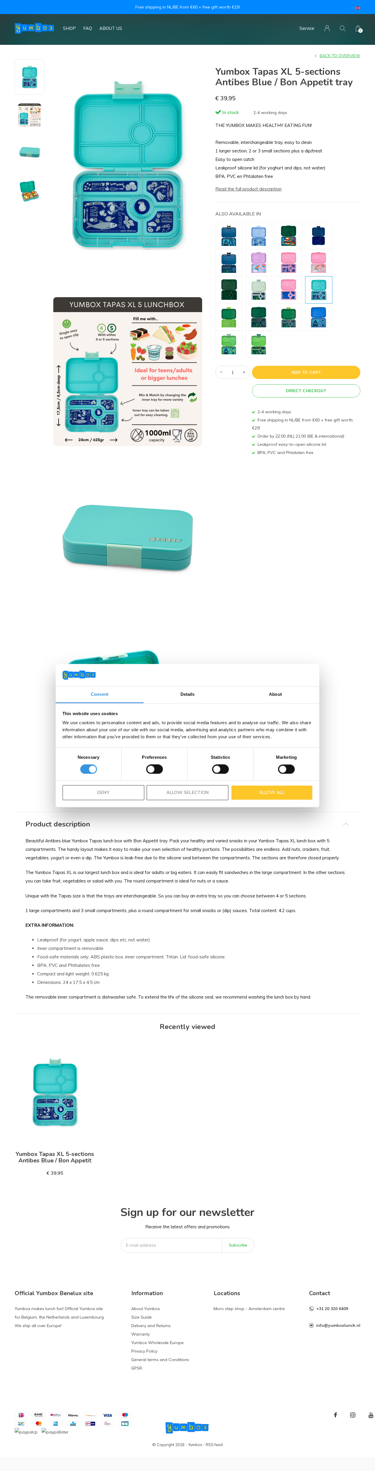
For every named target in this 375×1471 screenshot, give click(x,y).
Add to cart (306, 372)
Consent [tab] (99, 694)
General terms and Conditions (160, 1359)
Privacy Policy (144, 1351)
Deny (103, 792)
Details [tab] (187, 694)
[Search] (342, 28)
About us (110, 28)
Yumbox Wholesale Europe (157, 1342)
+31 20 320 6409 (332, 1308)
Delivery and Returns (151, 1325)
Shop (69, 28)
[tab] (187, 824)
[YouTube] (371, 1415)
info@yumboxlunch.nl (338, 1325)
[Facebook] (335, 1415)
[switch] (154, 769)
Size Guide (141, 1317)
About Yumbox (145, 1308)
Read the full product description (248, 189)
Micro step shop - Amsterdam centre (249, 1308)
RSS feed (214, 1444)
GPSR (136, 1368)
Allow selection (187, 792)
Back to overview (340, 55)
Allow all (271, 792)
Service (306, 28)
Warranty (140, 1334)
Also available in (238, 214)
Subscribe (238, 1245)
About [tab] (275, 694)
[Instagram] (352, 1415)
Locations (227, 1293)
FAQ (87, 28)
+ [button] (244, 372)
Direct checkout (306, 390)
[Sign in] (327, 28)
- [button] (221, 372)
